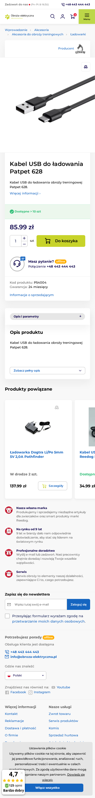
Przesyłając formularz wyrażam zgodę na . (49, 619)
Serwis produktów (63, 721)
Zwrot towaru (60, 714)
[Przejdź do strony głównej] (19, 16)
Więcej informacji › (25, 193)
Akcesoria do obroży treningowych (37, 34)
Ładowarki (78, 34)
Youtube (63, 687)
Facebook (18, 692)
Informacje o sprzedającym (32, 295)
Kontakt (11, 714)
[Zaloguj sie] (62, 16)
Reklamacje (14, 721)
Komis (54, 728)
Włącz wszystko (47, 787)
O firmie (11, 735)
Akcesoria (41, 30)
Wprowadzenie (16, 30)
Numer (15, 241)
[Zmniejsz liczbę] (24, 244)
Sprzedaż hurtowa (63, 735)
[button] (53, 16)
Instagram (42, 692)
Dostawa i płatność (20, 728)
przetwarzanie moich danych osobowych (48, 621)
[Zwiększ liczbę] (24, 238)
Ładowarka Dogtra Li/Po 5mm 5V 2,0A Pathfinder (36, 454)
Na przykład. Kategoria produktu (42, 37)
